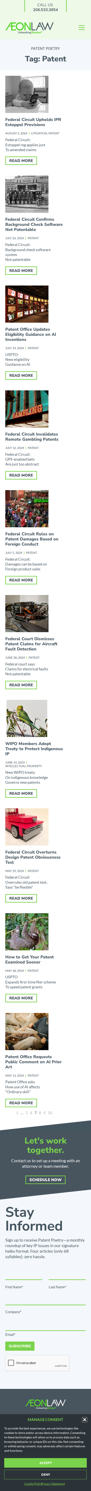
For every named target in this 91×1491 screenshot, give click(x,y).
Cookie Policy (33, 1483)
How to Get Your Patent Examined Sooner (29, 959)
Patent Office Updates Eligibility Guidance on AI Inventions (30, 334)
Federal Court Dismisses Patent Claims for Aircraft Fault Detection (31, 644)
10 (50, 1112)
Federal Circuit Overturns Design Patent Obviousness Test (33, 857)
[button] (85, 1420)
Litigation (39, 133)
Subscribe (20, 1346)
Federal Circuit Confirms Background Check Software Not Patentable (34, 224)
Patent (53, 133)
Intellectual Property (23, 766)
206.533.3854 (45, 9)
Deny (45, 1475)
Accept (45, 1463)
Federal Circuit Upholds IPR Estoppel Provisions (33, 122)
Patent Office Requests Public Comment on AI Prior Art (33, 1062)
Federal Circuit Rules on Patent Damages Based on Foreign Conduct (31, 539)
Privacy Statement (53, 1483)
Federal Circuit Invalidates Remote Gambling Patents (31, 436)
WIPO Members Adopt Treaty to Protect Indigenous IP (34, 749)
